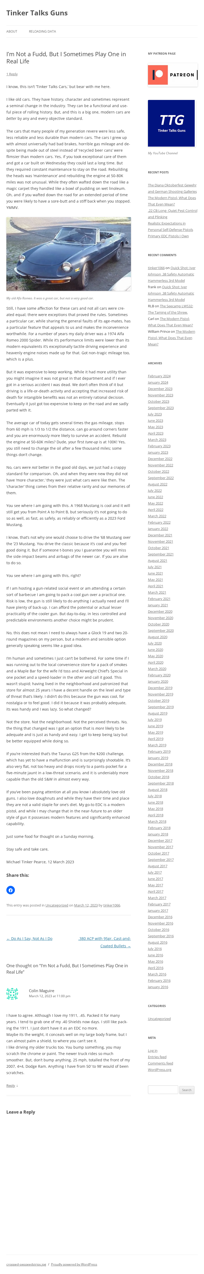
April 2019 (155, 738)
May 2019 (155, 732)
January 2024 (158, 382)
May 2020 (155, 656)
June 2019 (155, 726)
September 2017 (161, 859)
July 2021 (155, 566)
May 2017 (155, 885)
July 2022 (155, 490)
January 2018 (158, 834)
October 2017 (158, 853)
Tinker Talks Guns (37, 12)
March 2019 (157, 745)
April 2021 (155, 586)
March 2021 (157, 592)
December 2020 (160, 611)
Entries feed (157, 1056)
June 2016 (155, 955)
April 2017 (155, 891)
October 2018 (158, 776)
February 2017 (159, 904)
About (11, 31)
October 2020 (158, 624)
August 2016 (157, 942)
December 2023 (160, 388)
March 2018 (157, 821)
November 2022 (160, 465)
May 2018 (155, 808)
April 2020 (155, 662)
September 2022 (161, 477)
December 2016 (160, 916)
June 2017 (155, 878)
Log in (153, 1050)
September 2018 (161, 783)
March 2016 (157, 974)
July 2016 (155, 948)
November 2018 (160, 770)
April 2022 (155, 509)
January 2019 (158, 757)
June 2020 (155, 649)
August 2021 (157, 560)
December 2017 (160, 840)
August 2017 (157, 866)
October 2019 (158, 700)
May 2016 (155, 961)
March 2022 (157, 516)
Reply (10, 1085)
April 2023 (155, 433)
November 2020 (160, 617)
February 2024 (159, 376)
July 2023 (155, 414)
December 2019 (160, 687)
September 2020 (161, 630)
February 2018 (159, 827)
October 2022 (158, 471)
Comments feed (160, 1063)
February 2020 (159, 675)
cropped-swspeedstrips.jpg (26, 1264)
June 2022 (155, 496)
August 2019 (157, 713)
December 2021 (160, 535)
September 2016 (161, 936)
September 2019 (161, 706)
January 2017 (158, 910)
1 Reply (12, 74)
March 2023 (157, 439)
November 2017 (160, 846)
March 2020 (157, 668)
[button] (10, 890)
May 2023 (155, 426)
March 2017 (157, 897)
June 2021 (155, 573)
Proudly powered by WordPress (74, 1264)
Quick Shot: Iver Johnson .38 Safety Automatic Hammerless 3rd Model (172, 274)
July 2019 (155, 719)
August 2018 (157, 789)
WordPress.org (159, 1069)
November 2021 (160, 541)
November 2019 (160, 694)
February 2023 (159, 446)
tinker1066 (111, 905)
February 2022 (159, 522)
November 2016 (160, 923)
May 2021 (155, 579)
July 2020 (155, 643)
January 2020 (158, 681)
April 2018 (155, 815)
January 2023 (158, 452)
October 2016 (158, 929)
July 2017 (155, 872)
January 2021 (158, 605)
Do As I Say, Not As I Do (29, 938)
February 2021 (159, 598)
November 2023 (160, 395)
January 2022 (158, 528)
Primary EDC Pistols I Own (168, 236)
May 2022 (155, 503)
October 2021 (158, 547)
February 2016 (159, 980)
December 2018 (160, 764)
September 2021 (161, 554)
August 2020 (157, 636)
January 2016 (158, 986)
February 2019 (159, 751)
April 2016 (155, 967)
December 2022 (160, 458)
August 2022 (157, 484)
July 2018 (155, 796)
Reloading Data (42, 31)
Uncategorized (56, 905)
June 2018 (155, 802)
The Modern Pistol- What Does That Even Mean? (171, 338)
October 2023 (158, 401)
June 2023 (155, 420)
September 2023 (161, 407)
